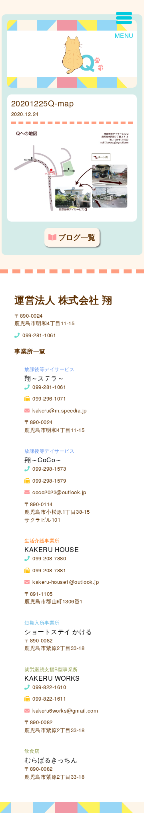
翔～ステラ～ (44, 378)
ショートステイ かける (58, 631)
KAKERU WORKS (52, 678)
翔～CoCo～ (43, 459)
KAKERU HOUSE (51, 549)
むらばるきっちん (50, 759)
